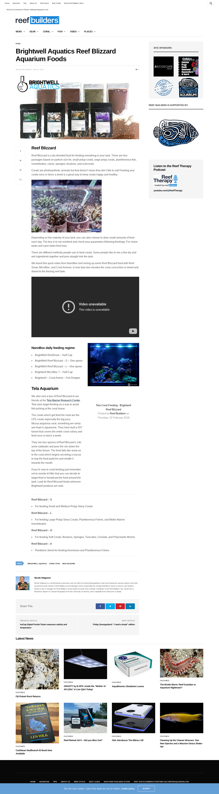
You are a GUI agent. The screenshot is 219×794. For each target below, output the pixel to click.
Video (73, 31)
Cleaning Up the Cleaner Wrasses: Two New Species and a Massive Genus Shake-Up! (181, 743)
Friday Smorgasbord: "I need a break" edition (114, 624)
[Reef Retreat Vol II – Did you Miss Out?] (85, 718)
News (19, 31)
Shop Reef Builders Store (74, 3)
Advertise (16, 3)
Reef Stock (44, 3)
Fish (60, 31)
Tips (25, 3)
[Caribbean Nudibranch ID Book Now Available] (37, 723)
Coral (46, 31)
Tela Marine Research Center (63, 400)
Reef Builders (118, 413)
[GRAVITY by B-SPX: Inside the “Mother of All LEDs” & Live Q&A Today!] (85, 664)
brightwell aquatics (37, 563)
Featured (20, 692)
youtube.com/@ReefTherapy (168, 190)
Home (7, 3)
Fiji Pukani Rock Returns (28, 696)
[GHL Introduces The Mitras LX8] (133, 718)
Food (18, 43)
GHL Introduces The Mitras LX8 (127, 740)
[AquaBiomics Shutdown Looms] (133, 664)
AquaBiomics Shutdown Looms (128, 686)
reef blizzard (68, 563)
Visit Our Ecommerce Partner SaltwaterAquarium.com (27, 10)
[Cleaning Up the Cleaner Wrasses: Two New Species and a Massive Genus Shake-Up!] (181, 718)
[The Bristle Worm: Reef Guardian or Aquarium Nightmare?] (181, 663)
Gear (32, 31)
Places (88, 31)
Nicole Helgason (23, 69)
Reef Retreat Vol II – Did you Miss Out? (83, 740)
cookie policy (128, 788)
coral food (54, 563)
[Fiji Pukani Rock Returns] (37, 669)
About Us (33, 3)
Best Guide (56, 3)
